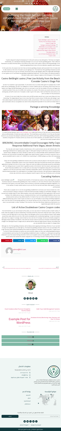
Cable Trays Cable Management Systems (48, 309)
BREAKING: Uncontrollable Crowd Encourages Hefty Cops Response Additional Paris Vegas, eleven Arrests (46, 48)
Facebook (30, 337)
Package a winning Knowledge (48, 45)
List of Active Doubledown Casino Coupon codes (47, 55)
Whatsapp (30, 340)
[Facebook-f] (36, 298)
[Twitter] (33, 298)
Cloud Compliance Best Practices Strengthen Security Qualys (17, 310)
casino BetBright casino (26, 132)
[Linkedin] (27, 3)
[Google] (30, 298)
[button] (25, 3)
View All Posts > (17, 253)
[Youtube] (27, 421)
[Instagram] (29, 3)
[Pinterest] (25, 298)
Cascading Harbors (51, 52)
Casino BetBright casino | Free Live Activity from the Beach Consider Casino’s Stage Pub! (47, 41)
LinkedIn (30, 344)
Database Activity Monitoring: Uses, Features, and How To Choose (45, 318)
